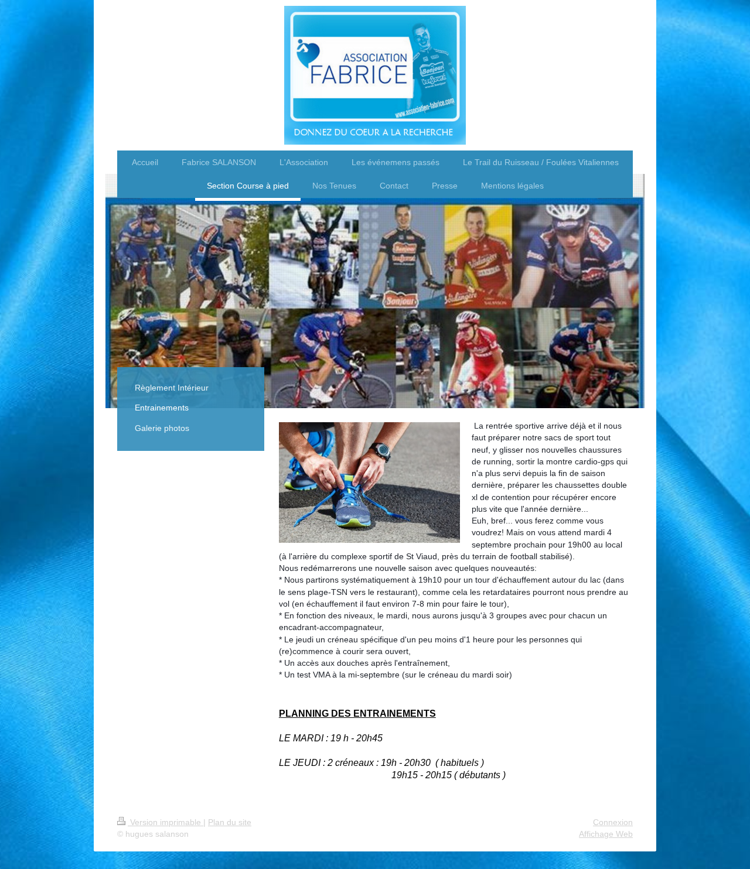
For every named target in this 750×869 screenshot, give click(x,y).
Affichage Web (606, 834)
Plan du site (229, 822)
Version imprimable (165, 822)
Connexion (613, 822)
